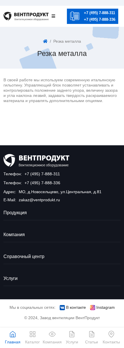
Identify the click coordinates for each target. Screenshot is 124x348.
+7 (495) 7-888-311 (99, 13)
